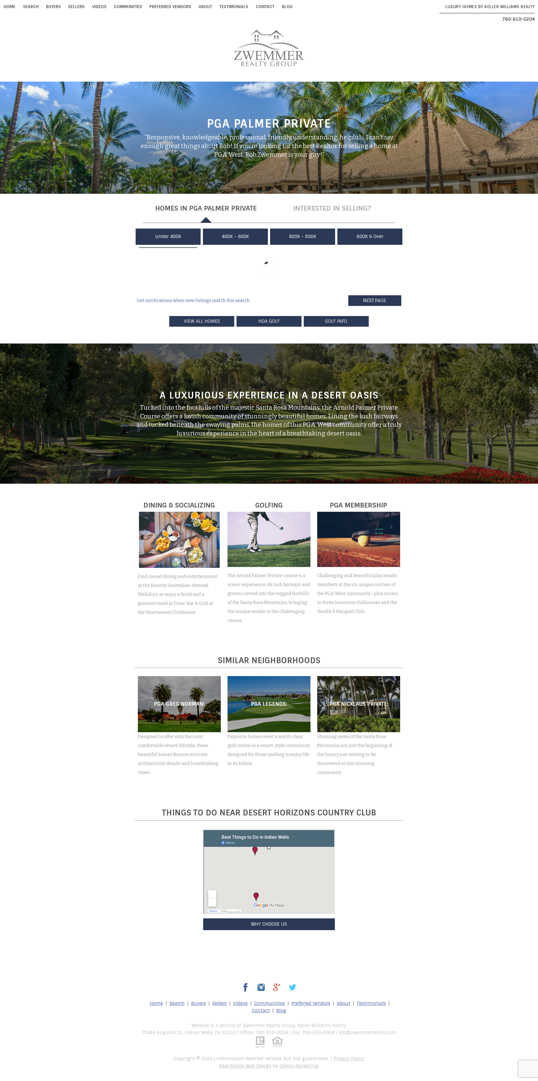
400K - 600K (235, 236)
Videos (99, 7)
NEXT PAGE (374, 300)
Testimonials (233, 7)
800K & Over (370, 236)
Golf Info (336, 321)
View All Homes (202, 321)
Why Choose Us (269, 924)
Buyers (53, 7)
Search (31, 7)
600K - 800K (302, 236)
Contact (265, 7)
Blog (287, 7)
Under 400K (168, 236)
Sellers (76, 7)
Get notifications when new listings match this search (193, 300)
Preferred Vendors (170, 7)
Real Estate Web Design (245, 1066)
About (205, 7)
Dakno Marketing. (299, 1066)
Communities (128, 7)
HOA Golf (269, 321)
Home (9, 7)
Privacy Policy (349, 1059)
